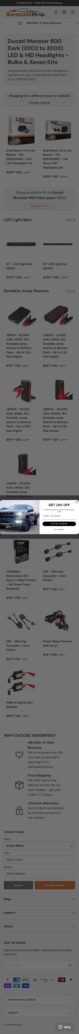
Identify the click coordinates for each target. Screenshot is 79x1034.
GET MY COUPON (59, 524)
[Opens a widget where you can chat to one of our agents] (64, 1027)
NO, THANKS (59, 529)
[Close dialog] (77, 502)
